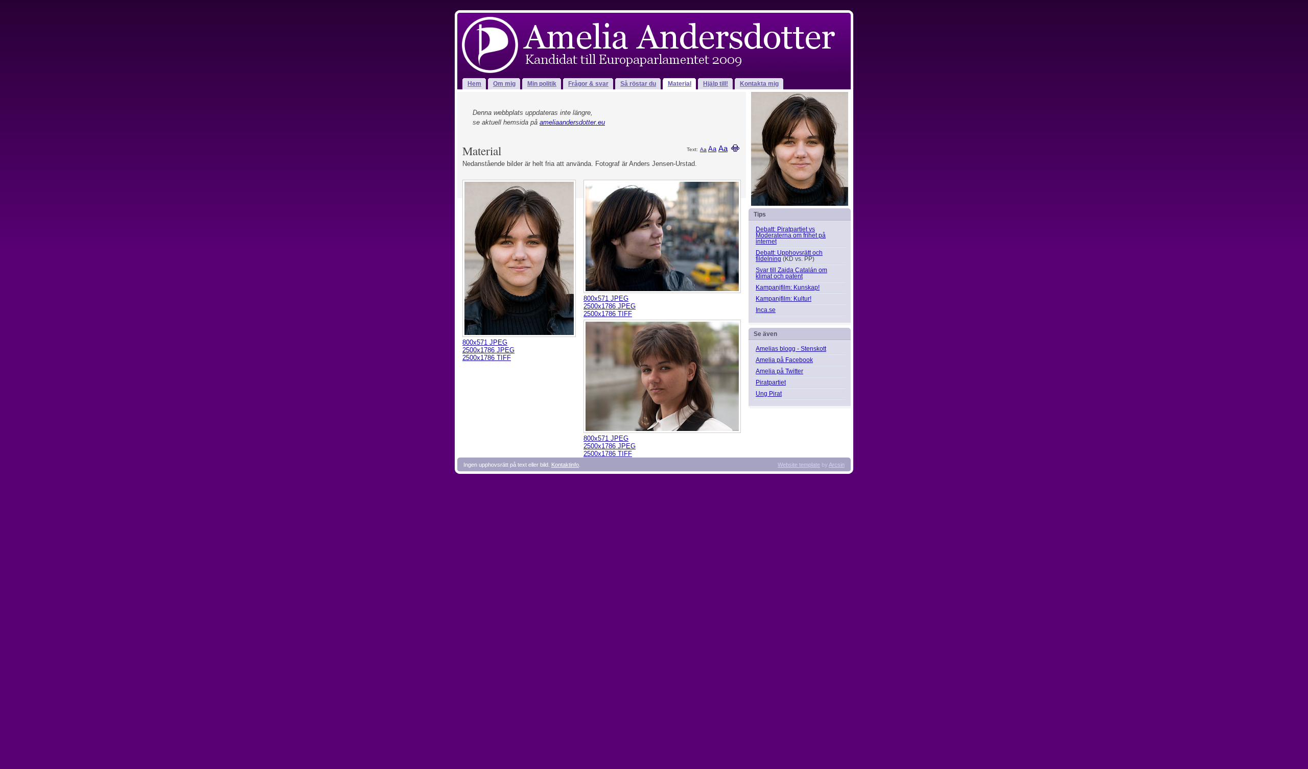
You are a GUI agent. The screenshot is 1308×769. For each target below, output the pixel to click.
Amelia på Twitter (779, 371)
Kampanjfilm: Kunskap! (788, 287)
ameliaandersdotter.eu (572, 122)
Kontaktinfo (565, 465)
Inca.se (766, 310)
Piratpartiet (771, 382)
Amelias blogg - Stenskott (791, 349)
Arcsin (837, 465)
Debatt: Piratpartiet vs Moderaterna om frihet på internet (791, 235)
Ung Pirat (769, 394)
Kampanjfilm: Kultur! (783, 299)
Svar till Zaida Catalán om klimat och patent (791, 273)
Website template (799, 465)
